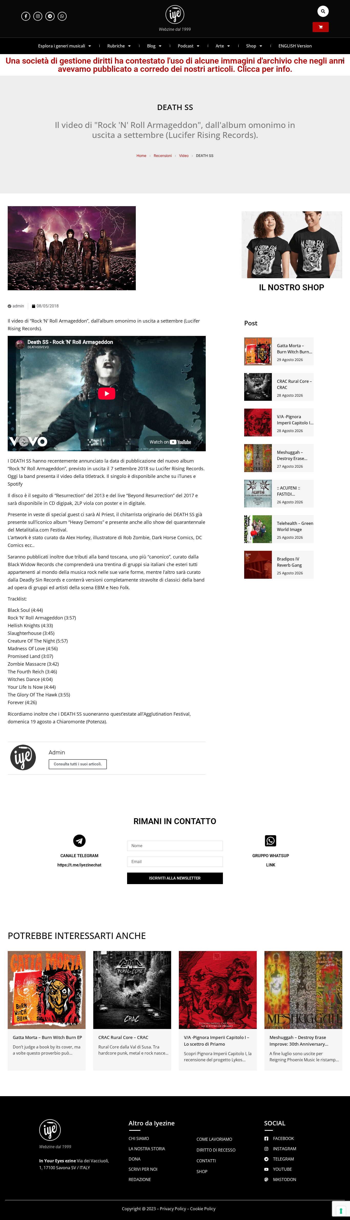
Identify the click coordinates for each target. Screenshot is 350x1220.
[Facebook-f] (25, 16)
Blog (151, 46)
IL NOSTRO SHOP (291, 287)
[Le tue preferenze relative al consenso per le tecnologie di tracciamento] (341, 1211)
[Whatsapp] (62, 16)
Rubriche (116, 46)
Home (141, 155)
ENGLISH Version (295, 46)
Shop (251, 46)
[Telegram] (49, 16)
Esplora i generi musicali (61, 46)
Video (184, 155)
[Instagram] (37, 16)
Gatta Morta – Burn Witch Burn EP (293, 352)
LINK (270, 865)
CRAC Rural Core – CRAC (123, 1037)
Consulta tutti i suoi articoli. (78, 764)
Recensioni (163, 155)
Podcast (185, 46)
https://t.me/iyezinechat (79, 865)
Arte (220, 46)
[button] (323, 11)
